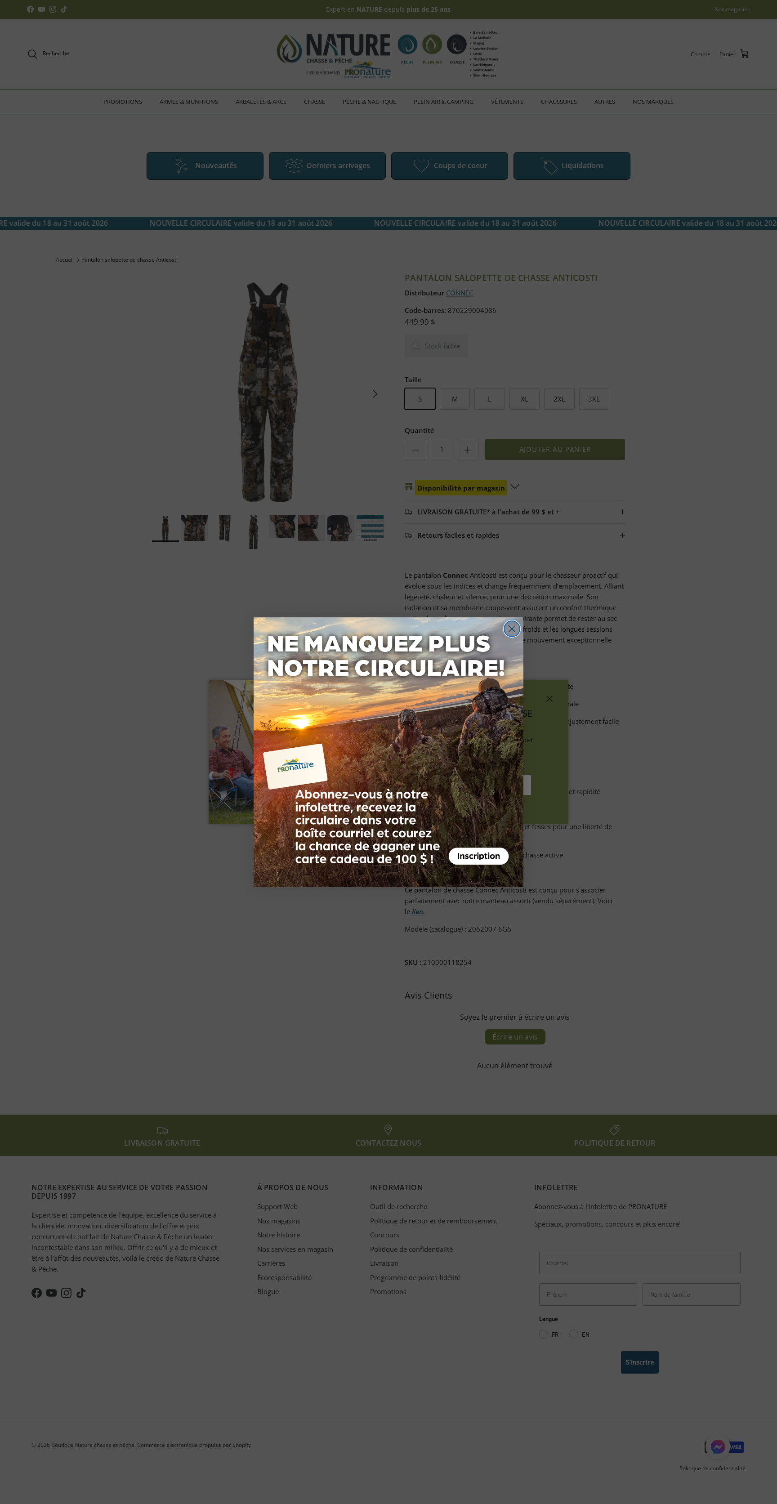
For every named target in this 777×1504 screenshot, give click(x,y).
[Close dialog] (512, 629)
